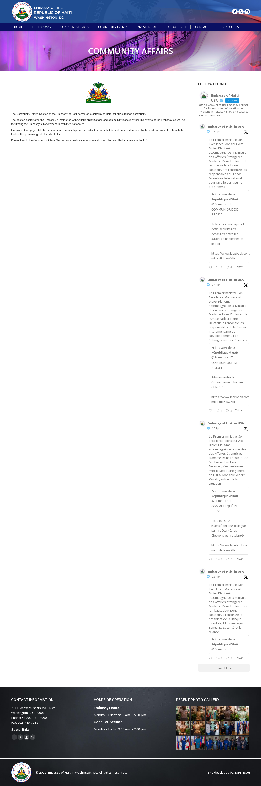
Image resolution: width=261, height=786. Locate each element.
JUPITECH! (242, 772)
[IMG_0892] (227, 713)
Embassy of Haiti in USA (226, 126)
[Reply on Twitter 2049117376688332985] (211, 658)
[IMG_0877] (198, 728)
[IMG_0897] (198, 713)
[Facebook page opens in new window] (235, 11)
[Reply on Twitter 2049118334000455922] (211, 411)
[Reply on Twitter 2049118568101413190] (211, 267)
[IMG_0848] (227, 728)
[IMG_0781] (198, 743)
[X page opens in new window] (241, 11)
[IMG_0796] (242, 728)
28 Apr (216, 131)
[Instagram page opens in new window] (247, 11)
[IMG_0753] (242, 743)
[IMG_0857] (213, 728)
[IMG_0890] (242, 713)
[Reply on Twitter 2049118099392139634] (211, 559)
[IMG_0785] (183, 743)
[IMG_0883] (183, 728)
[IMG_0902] (183, 713)
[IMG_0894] (213, 713)
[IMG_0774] (213, 743)
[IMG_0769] (227, 743)
